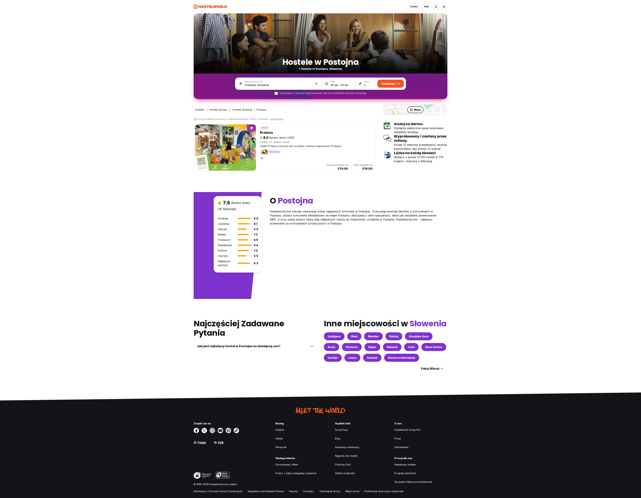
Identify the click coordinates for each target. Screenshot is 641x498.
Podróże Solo (343, 464)
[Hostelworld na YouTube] (220, 430)
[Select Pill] (436, 6)
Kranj (331, 347)
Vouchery (308, 491)
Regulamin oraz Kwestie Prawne (266, 491)
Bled (354, 336)
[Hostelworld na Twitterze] (204, 430)
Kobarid (392, 347)
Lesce (352, 357)
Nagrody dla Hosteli (346, 455)
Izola (411, 347)
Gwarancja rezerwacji (347, 447)
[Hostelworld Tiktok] (236, 430)
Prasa (397, 438)
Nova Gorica (433, 347)
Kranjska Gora (419, 336)
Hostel (264, 127)
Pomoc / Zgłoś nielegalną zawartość (296, 473)
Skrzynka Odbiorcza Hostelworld (413, 481)
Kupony (293, 491)
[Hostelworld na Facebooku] (196, 430)
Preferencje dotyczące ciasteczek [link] (383, 491)
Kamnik (372, 357)
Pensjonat (280, 447)
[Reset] (316, 84)
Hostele (279, 429)
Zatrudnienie (401, 447)
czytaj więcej (276, 119)
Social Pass (341, 429)
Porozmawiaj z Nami (286, 464)
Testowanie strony (329, 491)
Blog (337, 438)
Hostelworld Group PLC (407, 429)
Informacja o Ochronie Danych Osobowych (218, 491)
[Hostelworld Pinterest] (228, 430)
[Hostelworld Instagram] (212, 430)
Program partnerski (405, 473)
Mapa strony (353, 491)
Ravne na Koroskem (401, 357)
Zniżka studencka (345, 473)
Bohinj (393, 336)
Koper (372, 347)
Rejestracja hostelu (405, 464)
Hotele (279, 438)
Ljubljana (334, 336)
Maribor (373, 336)
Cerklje (333, 357)
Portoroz (352, 347)
